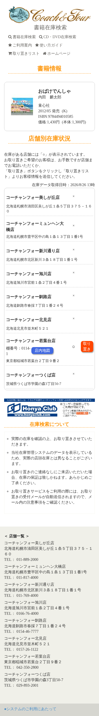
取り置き (87, 346)
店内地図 (42, 350)
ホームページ (60, 53)
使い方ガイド (52, 45)
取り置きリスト (27, 53)
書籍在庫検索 (25, 37)
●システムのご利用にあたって (30, 709)
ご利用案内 (23, 45)
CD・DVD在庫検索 (60, 37)
